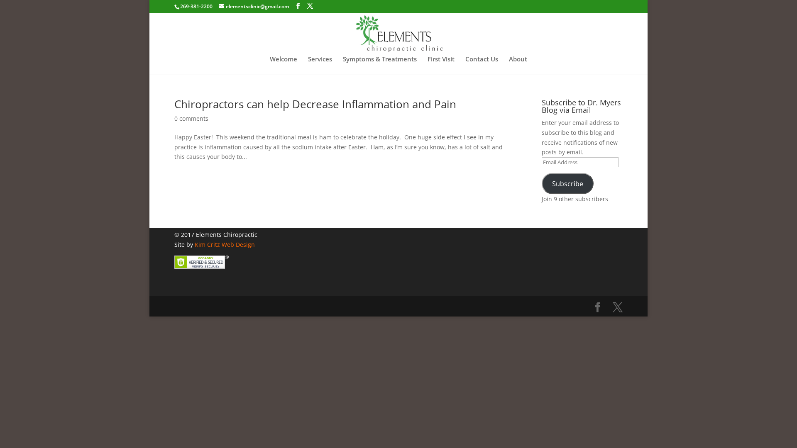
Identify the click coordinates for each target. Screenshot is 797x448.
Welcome (283, 59)
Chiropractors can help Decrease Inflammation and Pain (315, 104)
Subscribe (567, 183)
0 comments (191, 118)
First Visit (441, 59)
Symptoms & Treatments (380, 59)
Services (320, 59)
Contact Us (481, 59)
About (518, 59)
